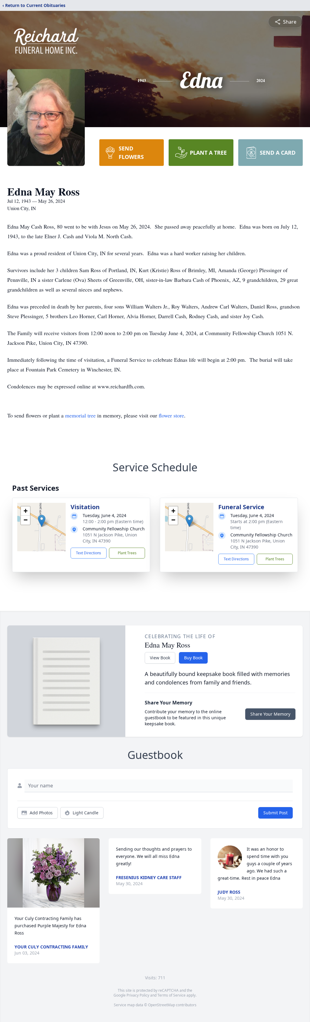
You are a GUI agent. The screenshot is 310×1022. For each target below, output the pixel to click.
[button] (41, 521)
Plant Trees (127, 553)
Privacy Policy (138, 995)
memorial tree (80, 415)
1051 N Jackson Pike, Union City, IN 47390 (110, 538)
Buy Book (193, 658)
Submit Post (275, 813)
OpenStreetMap (161, 1004)
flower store (171, 415)
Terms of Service (171, 995)
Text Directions (88, 553)
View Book (160, 658)
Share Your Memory (270, 714)
